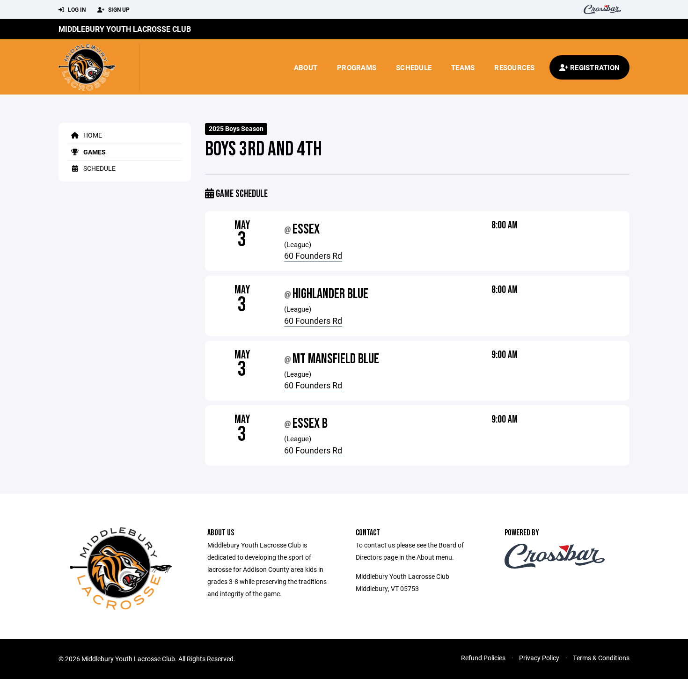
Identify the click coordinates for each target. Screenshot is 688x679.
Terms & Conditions (601, 657)
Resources (514, 67)
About (305, 67)
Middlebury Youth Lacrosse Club (125, 29)
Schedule (414, 67)
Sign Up (118, 9)
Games (94, 151)
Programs (356, 67)
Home (92, 135)
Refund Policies (483, 657)
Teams (463, 67)
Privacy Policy (539, 657)
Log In (76, 9)
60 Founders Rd (313, 255)
